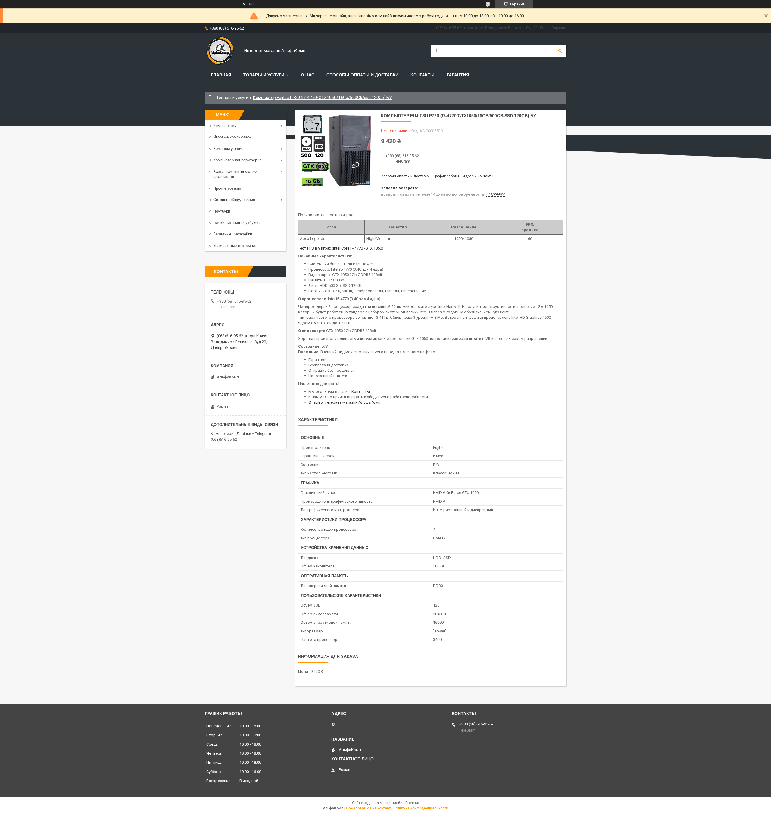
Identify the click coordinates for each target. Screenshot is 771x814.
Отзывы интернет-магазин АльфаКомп (344, 402)
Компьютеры (224, 125)
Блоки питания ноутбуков (236, 222)
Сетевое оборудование (234, 199)
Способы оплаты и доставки (362, 75)
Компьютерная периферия (237, 160)
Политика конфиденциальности (420, 808)
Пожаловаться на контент (368, 808)
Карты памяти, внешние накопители (235, 174)
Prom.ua (412, 803)
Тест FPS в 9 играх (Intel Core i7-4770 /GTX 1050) (340, 248)
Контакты (422, 75)
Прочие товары (227, 188)
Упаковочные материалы (235, 245)
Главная (221, 75)
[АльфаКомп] (220, 51)
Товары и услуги (263, 75)
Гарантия (458, 75)
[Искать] (560, 51)
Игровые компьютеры (232, 137)
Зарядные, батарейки (232, 234)
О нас (307, 75)
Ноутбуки (221, 211)
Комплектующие (228, 148)
